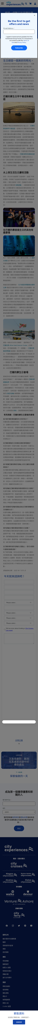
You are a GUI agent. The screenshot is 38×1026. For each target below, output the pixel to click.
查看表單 (19, 1022)
